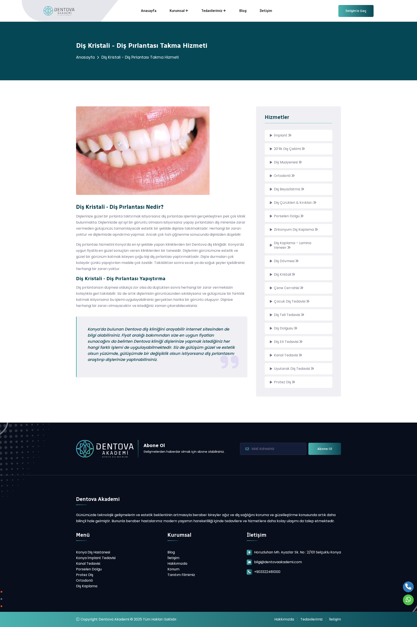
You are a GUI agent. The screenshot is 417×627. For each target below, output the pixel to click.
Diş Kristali (283, 274)
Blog (243, 11)
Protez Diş (283, 382)
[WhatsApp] (408, 599)
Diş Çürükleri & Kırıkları (293, 202)
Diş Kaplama (86, 586)
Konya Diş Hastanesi (93, 552)
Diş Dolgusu (284, 328)
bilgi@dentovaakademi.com (278, 562)
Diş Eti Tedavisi (286, 341)
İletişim (266, 11)
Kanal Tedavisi (286, 355)
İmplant (281, 135)
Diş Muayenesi (286, 162)
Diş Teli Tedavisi (287, 314)
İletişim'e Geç (356, 11)
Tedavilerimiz (211, 11)
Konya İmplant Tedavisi (96, 557)
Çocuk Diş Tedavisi (290, 301)
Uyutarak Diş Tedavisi (292, 368)
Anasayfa (148, 11)
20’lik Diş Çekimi (288, 148)
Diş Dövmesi (284, 260)
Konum (173, 569)
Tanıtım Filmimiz (181, 574)
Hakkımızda (177, 563)
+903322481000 (267, 571)
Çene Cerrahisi (287, 287)
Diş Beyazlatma (287, 189)
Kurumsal (177, 11)
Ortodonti (282, 175)
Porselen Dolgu (287, 216)
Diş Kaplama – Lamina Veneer (292, 245)
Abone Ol (324, 449)
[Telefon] (408, 586)
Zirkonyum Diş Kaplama (294, 229)
